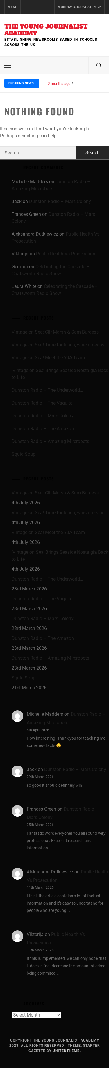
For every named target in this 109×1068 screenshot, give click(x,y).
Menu (12, 7)
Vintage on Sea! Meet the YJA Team (48, 357)
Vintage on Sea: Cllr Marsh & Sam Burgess (55, 332)
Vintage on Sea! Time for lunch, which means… (60, 345)
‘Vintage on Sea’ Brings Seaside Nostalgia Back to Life (60, 374)
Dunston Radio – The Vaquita (42, 403)
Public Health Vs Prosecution (65, 254)
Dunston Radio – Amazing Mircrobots (50, 441)
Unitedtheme (66, 1051)
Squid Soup (23, 454)
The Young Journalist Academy (46, 30)
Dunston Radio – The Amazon (43, 428)
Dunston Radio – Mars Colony (60, 201)
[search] (99, 65)
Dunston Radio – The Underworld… (47, 390)
